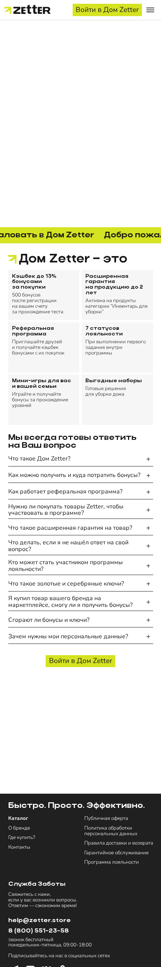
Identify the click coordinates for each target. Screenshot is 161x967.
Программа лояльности (111, 862)
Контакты (19, 847)
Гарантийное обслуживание (116, 853)
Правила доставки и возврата (118, 843)
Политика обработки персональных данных (110, 831)
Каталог (18, 818)
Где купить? (21, 837)
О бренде (19, 828)
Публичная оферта (106, 818)
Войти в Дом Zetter (107, 10)
